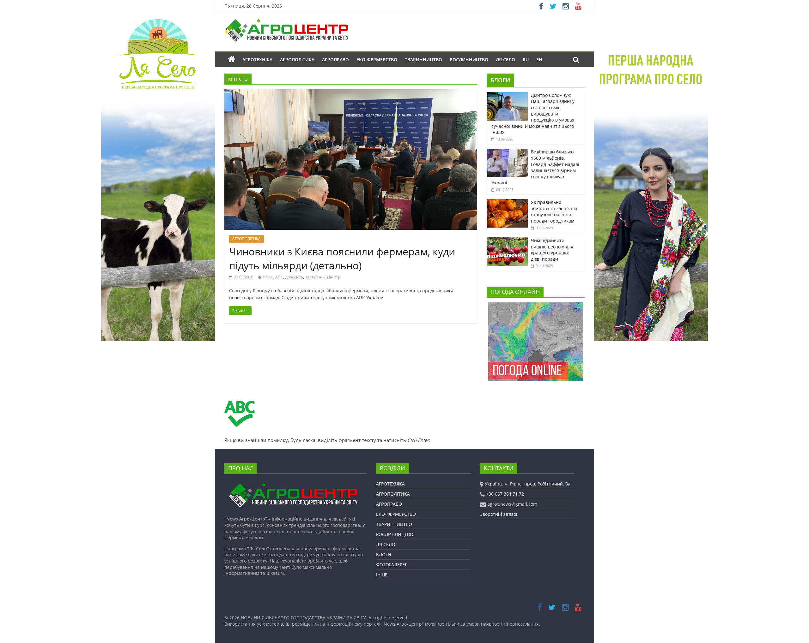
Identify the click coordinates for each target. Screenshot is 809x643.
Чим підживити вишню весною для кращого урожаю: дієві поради (552, 249)
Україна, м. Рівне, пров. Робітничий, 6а (527, 484)
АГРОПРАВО (335, 60)
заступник (315, 277)
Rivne (268, 277)
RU (526, 60)
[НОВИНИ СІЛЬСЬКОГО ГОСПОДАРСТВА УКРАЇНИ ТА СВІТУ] (286, 22)
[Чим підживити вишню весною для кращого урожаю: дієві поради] (507, 241)
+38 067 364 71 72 (505, 494)
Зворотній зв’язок (499, 514)
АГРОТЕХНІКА (257, 60)
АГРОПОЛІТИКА (297, 60)
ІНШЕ (381, 575)
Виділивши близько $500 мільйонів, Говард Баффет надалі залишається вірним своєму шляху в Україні (535, 167)
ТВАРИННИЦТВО (423, 60)
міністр (333, 277)
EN (539, 60)
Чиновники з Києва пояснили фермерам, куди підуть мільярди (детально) (342, 258)
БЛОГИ (500, 80)
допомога (294, 277)
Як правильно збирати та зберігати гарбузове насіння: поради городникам (554, 211)
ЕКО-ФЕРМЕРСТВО (376, 60)
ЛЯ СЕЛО (505, 60)
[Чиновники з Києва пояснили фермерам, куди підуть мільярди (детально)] (350, 93)
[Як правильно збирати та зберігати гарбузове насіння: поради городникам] (507, 202)
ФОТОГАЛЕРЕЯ (392, 565)
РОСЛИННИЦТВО (469, 60)
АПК (279, 277)
